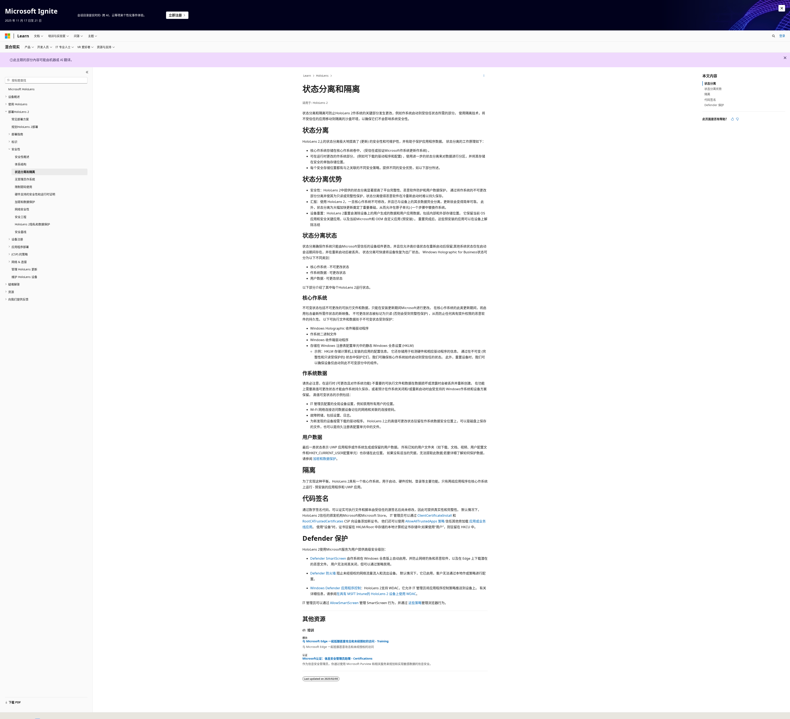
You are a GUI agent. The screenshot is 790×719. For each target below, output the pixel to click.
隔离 (707, 94)
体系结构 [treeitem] (20, 164)
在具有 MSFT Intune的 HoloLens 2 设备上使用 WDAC (376, 594)
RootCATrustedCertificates (322, 521)
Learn (307, 76)
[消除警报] (781, 8)
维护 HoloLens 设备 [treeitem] (24, 277)
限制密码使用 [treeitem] (23, 187)
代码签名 (710, 100)
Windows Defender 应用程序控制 (335, 588)
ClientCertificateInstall (434, 515)
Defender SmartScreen (328, 558)
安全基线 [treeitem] (20, 232)
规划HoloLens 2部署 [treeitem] (25, 127)
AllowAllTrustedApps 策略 (425, 521)
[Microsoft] (7, 36)
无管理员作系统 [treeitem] (25, 179)
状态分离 (710, 83)
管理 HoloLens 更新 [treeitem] (24, 269)
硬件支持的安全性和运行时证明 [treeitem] (35, 194)
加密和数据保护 (324, 458)
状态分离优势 (713, 89)
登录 (782, 36)
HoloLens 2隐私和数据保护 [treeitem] (32, 224)
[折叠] (87, 72)
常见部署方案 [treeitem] (20, 119)
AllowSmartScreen (344, 603)
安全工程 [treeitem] (20, 217)
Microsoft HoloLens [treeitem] (21, 89)
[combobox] (46, 80)
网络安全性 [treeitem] (22, 209)
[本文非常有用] (732, 119)
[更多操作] (484, 76)
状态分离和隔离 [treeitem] (25, 172)
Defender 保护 (714, 105)
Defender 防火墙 (323, 573)
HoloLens (322, 76)
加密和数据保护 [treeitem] (25, 202)
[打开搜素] (773, 36)
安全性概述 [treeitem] (22, 157)
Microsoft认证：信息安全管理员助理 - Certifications (337, 658)
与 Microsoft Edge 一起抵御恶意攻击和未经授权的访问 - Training (345, 641)
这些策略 (415, 603)
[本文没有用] (737, 119)
